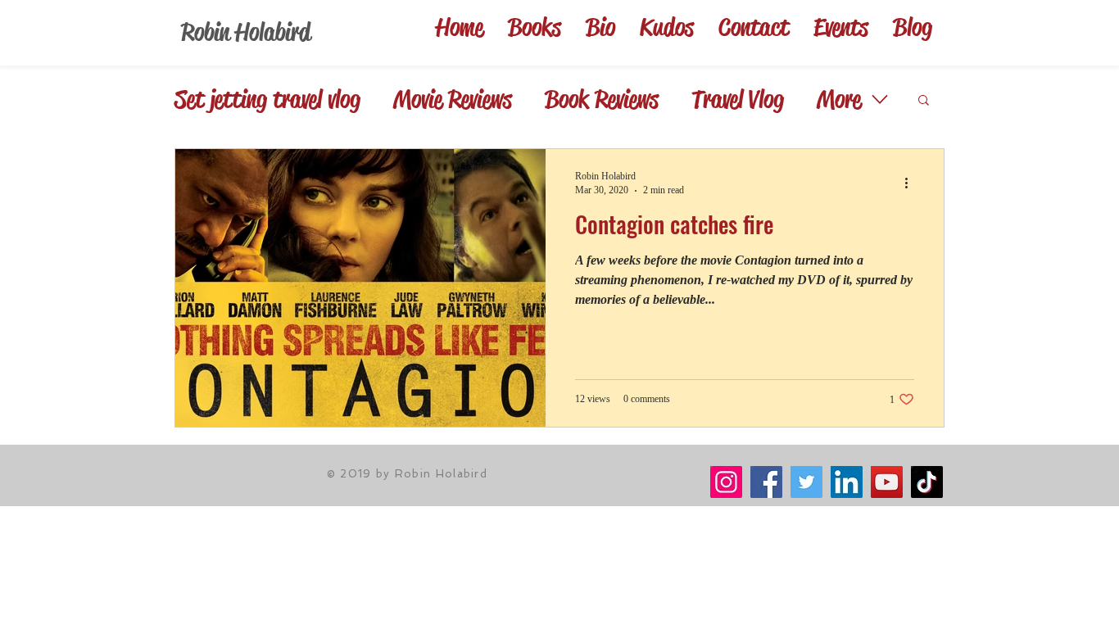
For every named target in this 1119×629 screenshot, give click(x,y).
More (839, 99)
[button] (923, 101)
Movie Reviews (452, 99)
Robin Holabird (245, 32)
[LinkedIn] (847, 482)
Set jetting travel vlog (267, 99)
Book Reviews (602, 99)
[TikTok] (927, 482)
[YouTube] (887, 482)
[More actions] (912, 182)
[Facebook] (766, 482)
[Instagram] (726, 482)
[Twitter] (806, 482)
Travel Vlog (737, 99)
